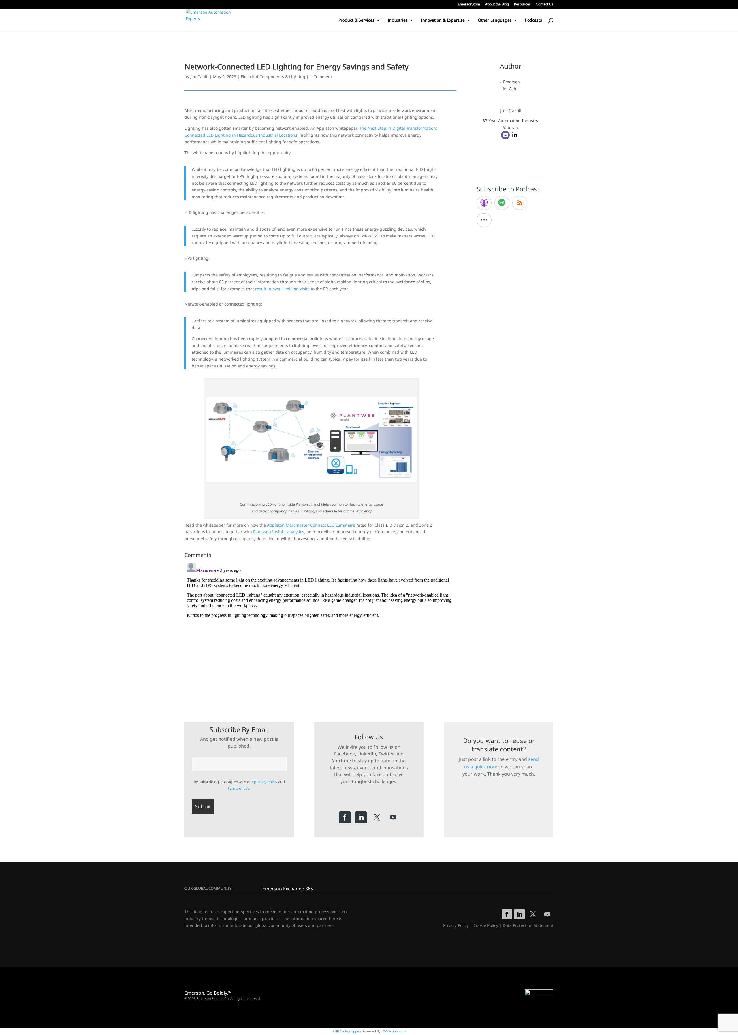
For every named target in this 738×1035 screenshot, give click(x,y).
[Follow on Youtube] (393, 817)
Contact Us (545, 5)
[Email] (505, 135)
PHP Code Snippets (347, 1031)
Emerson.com (469, 5)
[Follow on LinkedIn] (361, 817)
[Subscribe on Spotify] (501, 203)
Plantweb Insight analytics (278, 531)
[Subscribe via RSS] (519, 203)
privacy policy (265, 781)
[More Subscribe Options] (484, 220)
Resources (522, 5)
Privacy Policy (456, 925)
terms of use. (239, 788)
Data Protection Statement (528, 925)
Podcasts (533, 20)
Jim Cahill (199, 76)
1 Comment (321, 76)
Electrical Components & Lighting (273, 76)
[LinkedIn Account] (515, 135)
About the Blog (497, 5)
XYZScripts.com (394, 1031)
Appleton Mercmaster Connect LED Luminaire (311, 525)
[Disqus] (320, 632)
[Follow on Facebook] (345, 817)
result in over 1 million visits (282, 288)
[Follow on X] (377, 817)
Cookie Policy (485, 925)
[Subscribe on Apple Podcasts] (484, 203)
